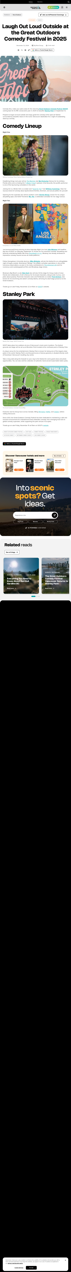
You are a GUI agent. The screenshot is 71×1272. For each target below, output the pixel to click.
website (45, 425)
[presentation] (32, 20)
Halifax (48, 412)
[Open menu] (67, 7)
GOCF (40, 287)
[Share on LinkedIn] (25, 50)
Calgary (56, 412)
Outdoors (7, 15)
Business (40, 1)
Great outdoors (17, 15)
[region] (35, 1264)
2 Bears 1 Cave (31, 183)
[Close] (65, 1260)
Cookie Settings (19, 1267)
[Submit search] (69, 2)
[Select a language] (4, 7)
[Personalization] (62, 7)
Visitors (31, 1)
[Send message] (54, 515)
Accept (31, 1267)
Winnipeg (42, 412)
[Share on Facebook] (18, 50)
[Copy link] (28, 50)
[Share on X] (22, 50)
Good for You (37, 189)
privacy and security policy (15, 1263)
